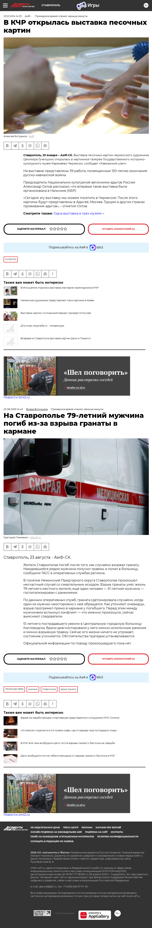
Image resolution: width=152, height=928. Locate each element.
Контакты (117, 832)
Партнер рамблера (64, 913)
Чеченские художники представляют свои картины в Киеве (57, 300)
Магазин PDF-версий (108, 827)
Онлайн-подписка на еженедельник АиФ (56, 832)
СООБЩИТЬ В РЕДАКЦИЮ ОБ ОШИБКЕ (52, 841)
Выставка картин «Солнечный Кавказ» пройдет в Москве (56, 313)
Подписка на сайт (96, 832)
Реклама (87, 827)
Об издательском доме (45, 827)
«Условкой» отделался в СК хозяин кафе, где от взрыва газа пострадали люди (69, 730)
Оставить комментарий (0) (118, 229)
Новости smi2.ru (17, 397)
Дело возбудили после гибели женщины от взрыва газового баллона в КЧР (68, 755)
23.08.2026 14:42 (13, 409)
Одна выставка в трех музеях (78, 213)
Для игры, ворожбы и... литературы (42, 325)
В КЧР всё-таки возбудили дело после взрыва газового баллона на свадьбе (68, 743)
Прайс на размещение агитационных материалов (62, 836)
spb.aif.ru (35, 537)
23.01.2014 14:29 (13, 16)
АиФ (31, 136)
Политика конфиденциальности (117, 836)
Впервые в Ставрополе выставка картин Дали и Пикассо (56, 338)
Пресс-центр (70, 827)
